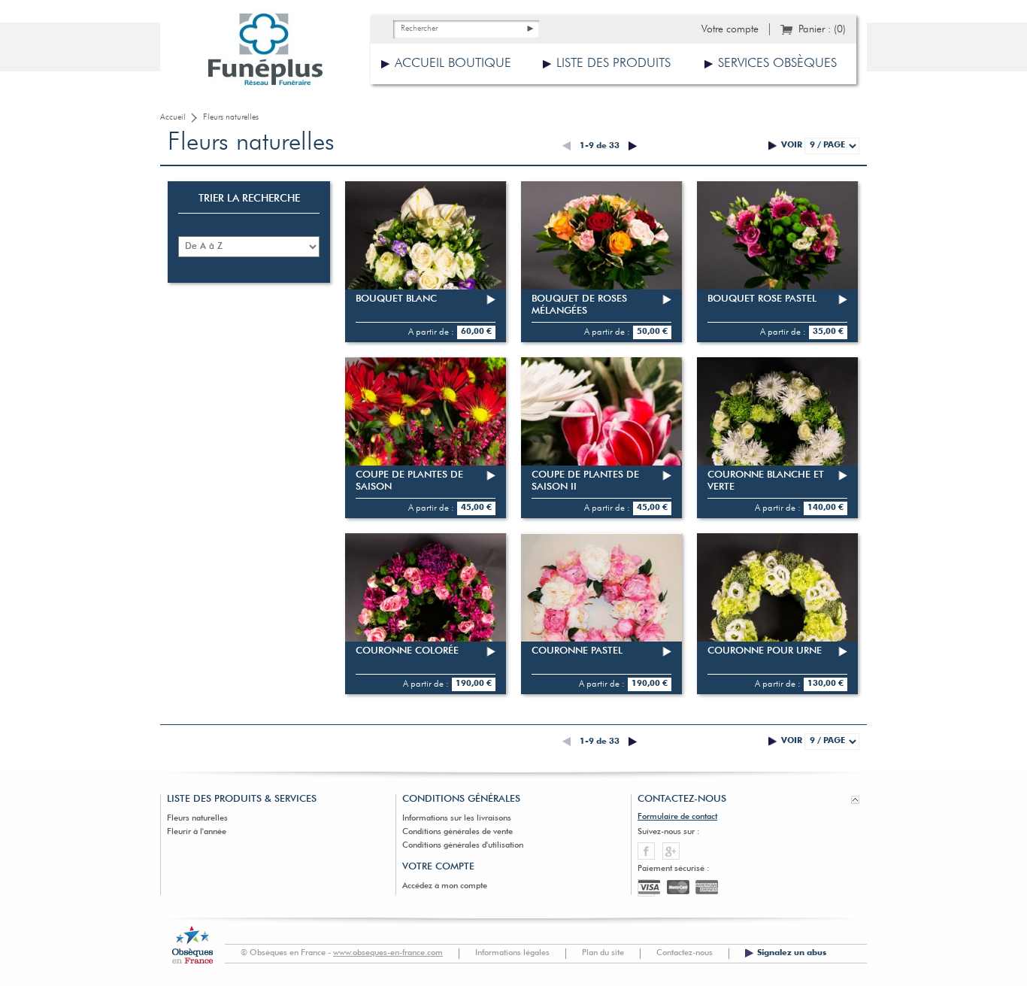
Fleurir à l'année (196, 832)
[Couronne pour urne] (777, 613)
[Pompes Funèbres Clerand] (265, 52)
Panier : (822, 29)
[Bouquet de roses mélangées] (601, 261)
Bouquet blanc (396, 299)
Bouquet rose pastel (761, 299)
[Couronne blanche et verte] (777, 437)
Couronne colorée (407, 651)
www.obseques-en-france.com (388, 953)
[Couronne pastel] (601, 613)
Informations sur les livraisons (456, 819)
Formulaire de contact (677, 817)
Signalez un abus (791, 953)
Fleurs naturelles (197, 819)
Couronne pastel (577, 651)
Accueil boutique (453, 63)
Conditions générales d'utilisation (462, 846)
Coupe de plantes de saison (409, 481)
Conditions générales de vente (457, 832)
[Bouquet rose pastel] (777, 261)
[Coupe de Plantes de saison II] (601, 437)
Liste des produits (613, 63)
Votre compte (730, 29)
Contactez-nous (684, 953)
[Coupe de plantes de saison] (425, 437)
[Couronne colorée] (425, 613)
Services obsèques (777, 63)
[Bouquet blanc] (425, 261)
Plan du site (603, 953)
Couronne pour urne (764, 651)
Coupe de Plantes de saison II (585, 481)
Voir (791, 145)
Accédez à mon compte (444, 886)
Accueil (173, 118)
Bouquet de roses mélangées (579, 305)
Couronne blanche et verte (765, 481)
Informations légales (512, 953)
